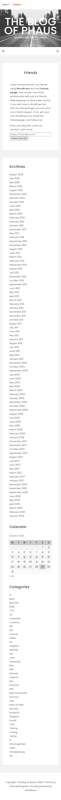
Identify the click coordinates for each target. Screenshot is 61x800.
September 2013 (18, 264)
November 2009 (18, 362)
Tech (12, 724)
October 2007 (17, 449)
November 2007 (18, 445)
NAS (11, 669)
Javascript (15, 661)
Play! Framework (18, 693)
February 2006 (17, 512)
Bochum (14, 602)
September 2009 (18, 370)
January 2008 (16, 437)
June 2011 (14, 331)
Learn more (26, 129)
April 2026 (14, 182)
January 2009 (16, 398)
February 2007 (17, 476)
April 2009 (14, 386)
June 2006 (15, 496)
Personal (14, 685)
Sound (12, 720)
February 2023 (17, 198)
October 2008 (17, 406)
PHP (11, 689)
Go (11, 642)
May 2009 (14, 382)
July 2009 (14, 374)
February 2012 (16, 304)
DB (10, 626)
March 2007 (15, 472)
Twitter (13, 736)
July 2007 (14, 461)
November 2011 (17, 315)
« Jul (11, 576)
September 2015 (18, 241)
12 (24, 557)
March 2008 (15, 429)
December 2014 (18, 245)
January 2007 (16, 480)
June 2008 (15, 421)
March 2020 (15, 213)
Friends (17, 4)
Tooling (13, 732)
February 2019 (16, 221)
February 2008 (17, 433)
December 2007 (18, 441)
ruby (11, 700)
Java (12, 657)
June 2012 (14, 288)
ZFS (11, 755)
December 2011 (17, 311)
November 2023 (18, 194)
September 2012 (18, 284)
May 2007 (14, 468)
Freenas (13, 634)
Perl (11, 681)
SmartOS (14, 712)
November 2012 (17, 276)
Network (13, 673)
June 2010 (14, 351)
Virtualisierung (17, 751)
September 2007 (18, 453)
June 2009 (15, 378)
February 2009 (17, 394)
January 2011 (16, 339)
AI (10, 595)
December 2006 (18, 484)
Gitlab (12, 638)
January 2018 (16, 225)
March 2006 (15, 508)
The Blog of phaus (30, 26)
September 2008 (18, 409)
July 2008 (14, 417)
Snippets (14, 716)
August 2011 (15, 323)
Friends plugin (17, 120)
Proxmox (14, 697)
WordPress (21, 116)
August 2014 (16, 249)
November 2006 (18, 488)
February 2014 (16, 260)
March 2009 (15, 390)
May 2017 (14, 233)
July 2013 (14, 272)
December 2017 (17, 229)
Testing (13, 728)
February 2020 (17, 217)
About (5, 4)
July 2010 (14, 347)
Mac (11, 665)
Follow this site (19, 138)
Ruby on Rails (16, 704)
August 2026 (16, 174)
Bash (12, 598)
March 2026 (15, 186)
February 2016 (16, 237)
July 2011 (13, 327)
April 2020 (14, 209)
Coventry (14, 622)
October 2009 (17, 366)
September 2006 (18, 492)
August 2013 (15, 268)
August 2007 (16, 457)
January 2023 (16, 202)
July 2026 (14, 178)
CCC (12, 610)
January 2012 (16, 307)
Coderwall (14, 618)
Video (12, 747)
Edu (11, 630)
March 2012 (15, 300)
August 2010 (15, 343)
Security (13, 708)
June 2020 (15, 206)
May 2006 (14, 500)
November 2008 (18, 402)
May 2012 (14, 292)
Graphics (14, 645)
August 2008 (16, 413)
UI (10, 740)
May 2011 (13, 335)
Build (11, 606)
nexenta (13, 677)
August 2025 (16, 190)
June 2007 (15, 464)
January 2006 (16, 515)
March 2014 (15, 256)
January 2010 (16, 359)
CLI (11, 614)
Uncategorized (17, 744)
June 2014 (14, 253)
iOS (11, 653)
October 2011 (16, 319)
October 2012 (16, 280)
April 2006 (14, 504)
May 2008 (14, 425)
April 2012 (14, 296)
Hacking (13, 649)
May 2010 (14, 355)
